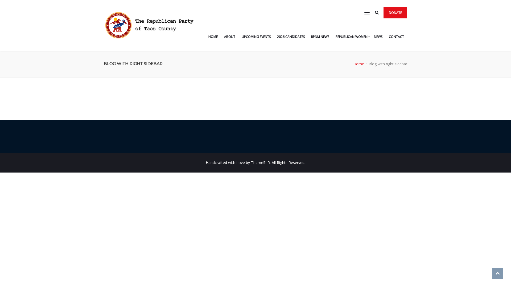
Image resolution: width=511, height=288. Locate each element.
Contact (396, 36)
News (378, 36)
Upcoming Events (256, 36)
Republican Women (352, 36)
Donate (395, 12)
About (229, 36)
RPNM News (320, 36)
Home (213, 36)
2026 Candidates (291, 36)
